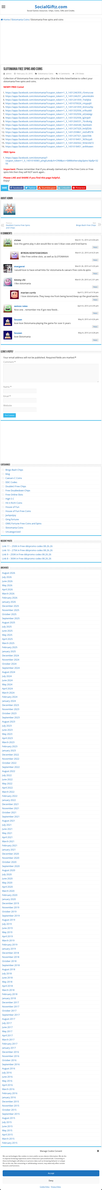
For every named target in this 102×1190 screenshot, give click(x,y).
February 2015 (9, 1142)
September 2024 (11, 667)
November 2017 (10, 1006)
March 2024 (8, 692)
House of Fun (12, 506)
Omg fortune (12, 519)
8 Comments (64, 73)
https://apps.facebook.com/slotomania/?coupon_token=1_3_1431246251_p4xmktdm (49, 96)
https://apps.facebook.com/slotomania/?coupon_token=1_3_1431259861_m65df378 (49, 132)
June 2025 (7, 630)
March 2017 (8, 1039)
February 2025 (9, 647)
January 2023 (9, 750)
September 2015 (11, 1113)
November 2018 (10, 956)
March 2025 (8, 643)
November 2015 (10, 1105)
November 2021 (10, 808)
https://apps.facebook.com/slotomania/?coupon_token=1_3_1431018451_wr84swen (49, 146)
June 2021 (7, 828)
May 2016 (7, 1080)
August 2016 (8, 1068)
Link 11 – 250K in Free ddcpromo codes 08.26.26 (27, 546)
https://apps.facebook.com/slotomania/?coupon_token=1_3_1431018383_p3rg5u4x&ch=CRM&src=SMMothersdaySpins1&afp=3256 (51, 160)
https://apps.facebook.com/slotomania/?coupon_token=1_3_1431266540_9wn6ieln (48, 124)
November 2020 (10, 857)
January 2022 (9, 800)
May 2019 (7, 932)
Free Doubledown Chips (17, 490)
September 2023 (11, 717)
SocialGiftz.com (51, 6)
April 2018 (7, 985)
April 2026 (7, 589)
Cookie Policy (45, 1187)
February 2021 (9, 845)
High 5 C (9, 498)
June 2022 (7, 779)
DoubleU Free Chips (15, 486)
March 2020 (8, 890)
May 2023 (7, 733)
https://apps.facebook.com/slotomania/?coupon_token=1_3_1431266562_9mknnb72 (49, 142)
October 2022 (9, 762)
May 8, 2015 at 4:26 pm (88, 319)
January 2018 (9, 998)
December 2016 (10, 1051)
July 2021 (7, 824)
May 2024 (7, 684)
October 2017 (9, 1010)
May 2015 (7, 1130)
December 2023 (10, 705)
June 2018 (7, 977)
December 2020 (10, 853)
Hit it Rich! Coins (13, 502)
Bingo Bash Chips (14, 469)
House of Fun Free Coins (18, 511)
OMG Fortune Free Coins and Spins (23, 523)
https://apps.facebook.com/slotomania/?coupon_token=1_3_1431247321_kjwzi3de (48, 135)
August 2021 (8, 820)
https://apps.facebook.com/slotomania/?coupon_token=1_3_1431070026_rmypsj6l (48, 103)
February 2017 (9, 1043)
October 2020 (9, 861)
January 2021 (9, 849)
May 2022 (7, 783)
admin (9, 73)
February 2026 (9, 597)
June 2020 (7, 878)
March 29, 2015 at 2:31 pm (87, 279)
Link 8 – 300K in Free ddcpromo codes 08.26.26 (26, 558)
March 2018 (8, 990)
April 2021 (7, 837)
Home (6, 19)
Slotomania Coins (20, 19)
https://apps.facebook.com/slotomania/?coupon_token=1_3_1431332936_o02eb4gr (49, 114)
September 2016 (11, 1064)
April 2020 (7, 886)
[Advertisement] (51, 43)
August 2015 (8, 1118)
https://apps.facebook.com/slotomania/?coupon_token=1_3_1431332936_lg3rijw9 (48, 117)
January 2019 (9, 948)
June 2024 (7, 680)
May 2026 (7, 585)
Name (7, 386)
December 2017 (10, 1002)
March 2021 (8, 841)
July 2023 (7, 725)
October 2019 (9, 911)
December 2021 (10, 804)
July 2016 (7, 1072)
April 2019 (7, 936)
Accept (51, 1173)
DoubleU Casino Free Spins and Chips (18, 225)
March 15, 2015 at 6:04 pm (87, 240)
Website (7, 405)
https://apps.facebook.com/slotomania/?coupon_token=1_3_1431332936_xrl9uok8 (48, 110)
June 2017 (7, 1027)
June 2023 (7, 729)
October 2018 (9, 961)
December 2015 (10, 1101)
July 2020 (7, 874)
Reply (95, 247)
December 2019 (10, 903)
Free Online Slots (14, 494)
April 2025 (7, 638)
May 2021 (7, 833)
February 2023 (9, 746)
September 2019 (11, 915)
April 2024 (7, 688)
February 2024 (9, 696)
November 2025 (10, 610)
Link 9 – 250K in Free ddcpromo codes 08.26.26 (26, 554)
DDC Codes (11, 482)
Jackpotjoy (10, 515)
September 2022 (11, 767)
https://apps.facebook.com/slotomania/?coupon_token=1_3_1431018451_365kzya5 (48, 139)
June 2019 (7, 928)
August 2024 (8, 672)
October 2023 (9, 713)
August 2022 (8, 771)
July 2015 (7, 1122)
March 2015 (8, 1138)
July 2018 (7, 973)
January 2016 (9, 1097)
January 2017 (9, 1047)
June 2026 (7, 581)
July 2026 (7, 577)
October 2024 (9, 663)
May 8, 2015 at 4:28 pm (88, 332)
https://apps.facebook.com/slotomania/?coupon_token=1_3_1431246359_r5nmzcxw (49, 92)
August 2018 (8, 969)
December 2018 (10, 952)
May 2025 (7, 634)
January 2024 (9, 700)
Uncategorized (12, 531)
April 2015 (7, 1134)
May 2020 (7, 882)
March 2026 (8, 593)
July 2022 (7, 775)
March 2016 (8, 1089)
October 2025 (9, 614)
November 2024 (10, 659)
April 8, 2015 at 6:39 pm (88, 306)
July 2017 (7, 1023)
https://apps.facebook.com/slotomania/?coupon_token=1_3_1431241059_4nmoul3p (49, 106)
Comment (9, 361)
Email (7, 396)
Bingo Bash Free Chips (86, 224)
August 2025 (8, 622)
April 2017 (7, 1035)
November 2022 (10, 758)
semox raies (20, 306)
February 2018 (9, 994)
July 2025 (7, 626)
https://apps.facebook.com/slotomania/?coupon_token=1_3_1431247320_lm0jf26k (48, 128)
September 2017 (11, 1014)
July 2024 (7, 676)
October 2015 (9, 1109)
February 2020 (9, 895)
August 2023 (8, 721)
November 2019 (10, 907)
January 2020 (9, 899)
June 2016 (7, 1076)
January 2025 (9, 651)
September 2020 (11, 866)
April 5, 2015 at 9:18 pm (88, 292)
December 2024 (10, 655)
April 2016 (7, 1084)
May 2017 (7, 1031)
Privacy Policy (56, 1187)
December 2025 (10, 605)
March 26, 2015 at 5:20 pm (87, 266)
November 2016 (10, 1056)
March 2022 (8, 791)
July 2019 (7, 923)
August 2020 (8, 870)
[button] (98, 1151)
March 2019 (8, 940)
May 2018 (7, 981)
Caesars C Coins (13, 478)
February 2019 (9, 944)
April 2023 (7, 738)
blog (7, 473)
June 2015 (7, 1126)
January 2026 (9, 601)
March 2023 (8, 742)
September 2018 (11, 965)
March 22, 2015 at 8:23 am (87, 252)
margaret (19, 266)
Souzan (18, 319)
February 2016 (9, 1093)
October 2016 (9, 1060)
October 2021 (9, 812)
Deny (51, 1180)
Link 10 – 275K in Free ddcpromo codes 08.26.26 (27, 550)
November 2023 (10, 709)
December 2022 (10, 754)
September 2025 (11, 618)
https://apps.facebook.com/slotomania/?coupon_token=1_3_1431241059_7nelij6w (48, 99)
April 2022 (7, 787)
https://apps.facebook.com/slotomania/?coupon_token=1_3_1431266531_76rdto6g (48, 121)
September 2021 (11, 816)
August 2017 (8, 1018)
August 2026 (8, 572)
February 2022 (9, 795)
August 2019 (8, 919)
